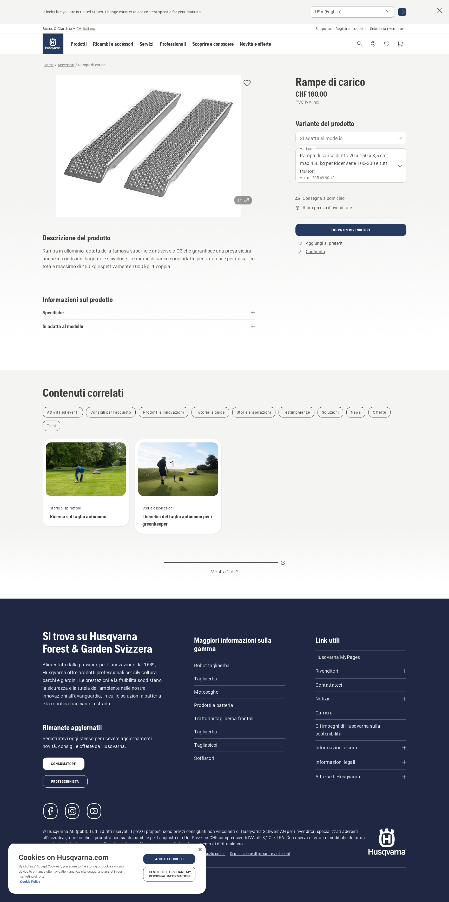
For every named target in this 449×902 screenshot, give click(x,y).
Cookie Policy (30, 882)
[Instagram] (72, 811)
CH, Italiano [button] (85, 28)
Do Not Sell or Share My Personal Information (169, 874)
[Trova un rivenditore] (373, 44)
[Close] (200, 849)
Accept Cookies (169, 859)
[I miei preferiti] (386, 44)
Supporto (323, 28)
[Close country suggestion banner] (439, 10)
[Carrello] (400, 44)
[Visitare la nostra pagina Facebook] (50, 811)
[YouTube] (94, 811)
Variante (307, 149)
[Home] (53, 44)
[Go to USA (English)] (402, 12)
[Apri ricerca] (359, 44)
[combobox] (350, 138)
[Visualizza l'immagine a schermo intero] (149, 147)
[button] (79, 44)
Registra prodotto (350, 28)
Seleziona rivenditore (387, 28)
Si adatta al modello (321, 138)
